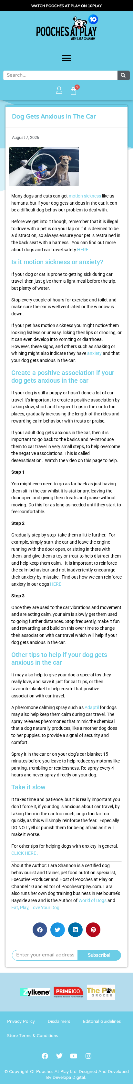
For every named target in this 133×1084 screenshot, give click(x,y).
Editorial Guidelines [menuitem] (102, 1021)
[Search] (124, 75)
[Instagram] (88, 1056)
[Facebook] (44, 1056)
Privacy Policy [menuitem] (21, 1021)
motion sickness (85, 196)
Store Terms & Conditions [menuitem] (32, 1036)
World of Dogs (92, 900)
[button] (66, 58)
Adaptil (92, 707)
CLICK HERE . (24, 853)
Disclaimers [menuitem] (59, 1021)
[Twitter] (59, 1056)
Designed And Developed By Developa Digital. (87, 1075)
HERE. (83, 250)
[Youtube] (73, 1056)
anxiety (94, 353)
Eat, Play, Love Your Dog (35, 907)
